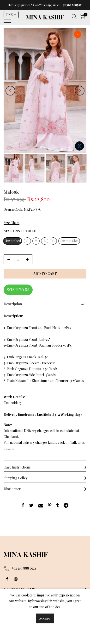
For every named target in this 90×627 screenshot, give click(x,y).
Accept (45, 618)
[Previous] (10, 90)
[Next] (79, 90)
